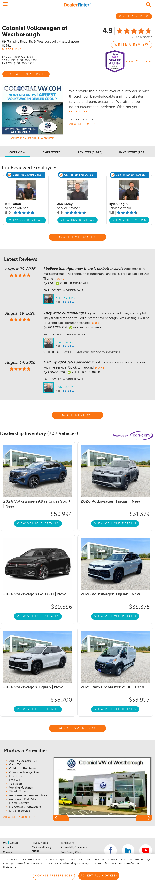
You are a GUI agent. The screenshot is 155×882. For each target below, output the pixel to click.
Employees (52, 152)
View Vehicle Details (38, 523)
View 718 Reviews (129, 220)
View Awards (138, 61)
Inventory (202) (132, 152)
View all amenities (19, 817)
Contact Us (9, 852)
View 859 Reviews (78, 220)
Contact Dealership (26, 74)
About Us (8, 847)
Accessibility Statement (74, 847)
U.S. (5, 843)
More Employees (77, 237)
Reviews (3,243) (90, 152)
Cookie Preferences (54, 875)
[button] (61, 818)
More (60, 279)
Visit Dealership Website (32, 138)
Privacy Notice (40, 843)
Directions (12, 49)
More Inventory (77, 728)
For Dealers (67, 843)
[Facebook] (110, 850)
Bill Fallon (66, 298)
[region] (77, 868)
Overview (17, 152)
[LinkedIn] (128, 850)
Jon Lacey (64, 342)
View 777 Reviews (26, 220)
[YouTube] (145, 850)
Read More (78, 111)
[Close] (148, 860)
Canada (14, 843)
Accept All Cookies (99, 875)
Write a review (131, 44)
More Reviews (77, 415)
